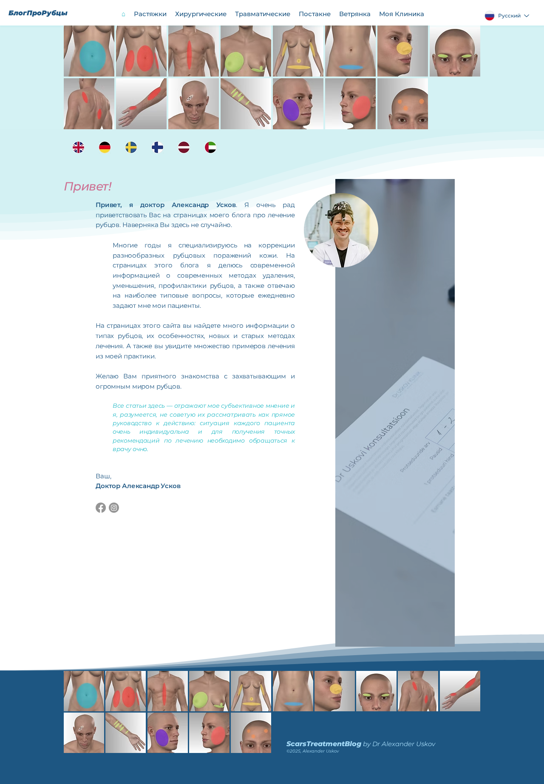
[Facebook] (101, 508)
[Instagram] (114, 508)
